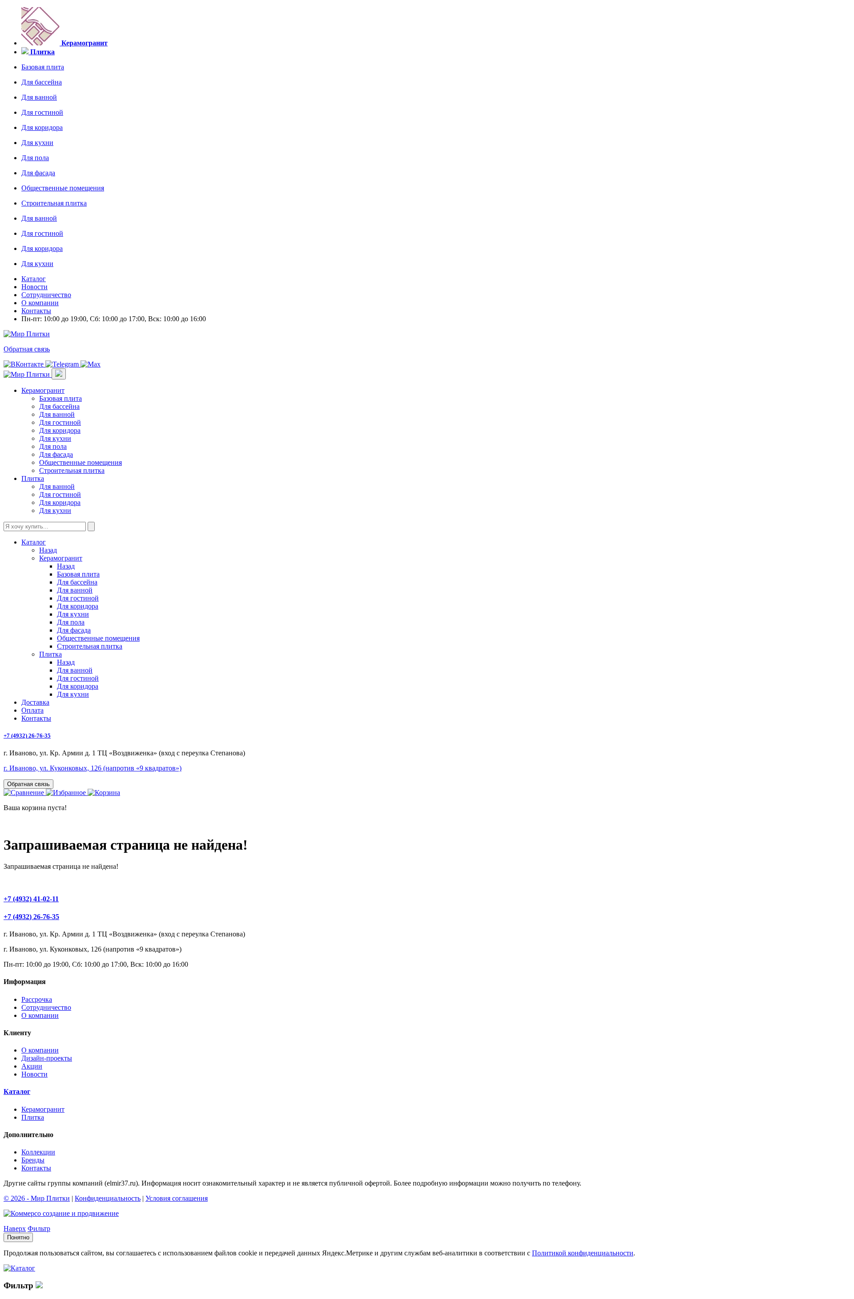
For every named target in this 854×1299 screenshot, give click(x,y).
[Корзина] (104, 792)
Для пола (35, 157)
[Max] (91, 364)
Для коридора (42, 127)
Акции (31, 1066)
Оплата (32, 710)
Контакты (36, 311)
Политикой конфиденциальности (582, 1253)
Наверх (15, 1228)
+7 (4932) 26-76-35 (27, 735)
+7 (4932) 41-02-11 (31, 899)
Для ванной (39, 97)
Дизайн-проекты (46, 1058)
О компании (40, 303)
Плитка (32, 478)
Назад (48, 550)
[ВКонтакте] (24, 364)
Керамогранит (42, 390)
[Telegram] (63, 364)
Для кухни (37, 142)
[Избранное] (67, 792)
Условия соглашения (176, 1198)
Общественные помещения (62, 188)
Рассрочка (36, 999)
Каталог (33, 278)
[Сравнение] (25, 792)
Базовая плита (42, 67)
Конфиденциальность (108, 1198)
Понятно (18, 1237)
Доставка (35, 702)
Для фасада (38, 173)
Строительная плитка (54, 203)
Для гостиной (42, 112)
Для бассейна (41, 82)
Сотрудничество (46, 295)
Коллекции (38, 1152)
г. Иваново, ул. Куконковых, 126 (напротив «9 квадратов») (92, 768)
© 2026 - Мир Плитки (37, 1198)
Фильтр (39, 1228)
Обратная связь (27, 349)
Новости (34, 286)
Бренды (32, 1160)
